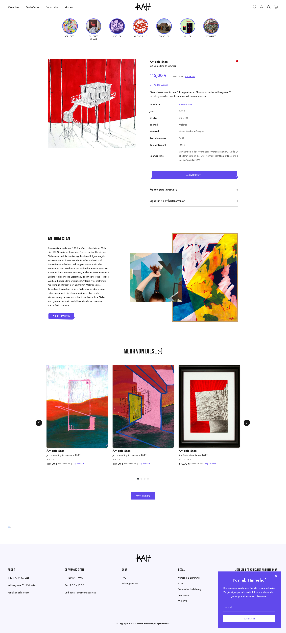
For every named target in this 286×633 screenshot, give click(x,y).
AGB (180, 583)
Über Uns (69, 6)
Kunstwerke (143, 495)
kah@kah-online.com (18, 592)
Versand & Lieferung (189, 578)
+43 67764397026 (18, 578)
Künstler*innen (32, 6)
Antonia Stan (159, 62)
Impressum (183, 595)
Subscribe (249, 618)
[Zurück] (39, 423)
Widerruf (182, 601)
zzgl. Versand (190, 76)
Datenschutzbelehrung (189, 589)
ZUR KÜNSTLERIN (61, 316)
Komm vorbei (52, 6)
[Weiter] (247, 423)
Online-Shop (13, 6)
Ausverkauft (193, 175)
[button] (159, 85)
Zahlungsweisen (130, 583)
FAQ (124, 578)
